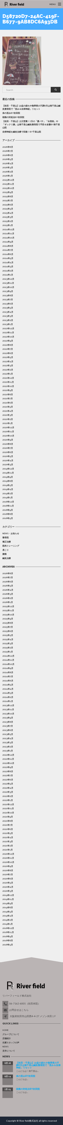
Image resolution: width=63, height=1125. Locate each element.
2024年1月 (7, 275)
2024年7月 (7, 250)
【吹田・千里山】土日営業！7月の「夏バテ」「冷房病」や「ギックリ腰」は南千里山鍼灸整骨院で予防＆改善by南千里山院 (31, 124)
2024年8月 (7, 246)
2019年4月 (7, 489)
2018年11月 (8, 506)
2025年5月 (7, 209)
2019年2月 (7, 493)
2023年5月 (7, 308)
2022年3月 (7, 365)
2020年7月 (7, 448)
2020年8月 (7, 444)
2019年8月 (7, 481)
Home (5, 1030)
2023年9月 (7, 291)
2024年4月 (7, 262)
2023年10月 (8, 287)
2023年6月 (7, 304)
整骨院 (5, 537)
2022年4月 (7, 361)
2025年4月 (7, 213)
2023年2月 (7, 320)
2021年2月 (7, 419)
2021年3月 (7, 415)
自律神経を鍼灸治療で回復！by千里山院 (21, 132)
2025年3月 (7, 217)
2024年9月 (7, 242)
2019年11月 (8, 473)
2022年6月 (7, 353)
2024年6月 (7, 254)
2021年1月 (7, 423)
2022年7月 (7, 349)
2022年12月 (8, 328)
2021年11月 (8, 382)
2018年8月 (7, 514)
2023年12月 (8, 279)
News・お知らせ (10, 533)
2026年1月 (7, 176)
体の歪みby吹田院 (11, 113)
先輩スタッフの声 (10, 1042)
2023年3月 (7, 316)
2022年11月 (8, 332)
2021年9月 (7, 390)
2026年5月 (7, 159)
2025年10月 (8, 188)
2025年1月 (7, 225)
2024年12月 (8, 229)
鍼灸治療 (6, 558)
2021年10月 (8, 386)
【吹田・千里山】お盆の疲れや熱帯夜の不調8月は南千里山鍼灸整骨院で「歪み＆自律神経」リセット (31, 107)
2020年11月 (8, 431)
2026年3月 (7, 167)
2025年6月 (7, 205)
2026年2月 (7, 172)
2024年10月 (8, 238)
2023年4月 (7, 312)
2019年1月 (7, 497)
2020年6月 (7, 452)
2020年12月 (8, 427)
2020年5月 (7, 456)
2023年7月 (7, 299)
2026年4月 (7, 163)
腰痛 (4, 554)
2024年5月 (7, 258)
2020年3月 (7, 464)
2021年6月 (7, 403)
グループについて (10, 1034)
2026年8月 (7, 147)
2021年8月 (7, 394)
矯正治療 (6, 541)
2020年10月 (8, 436)
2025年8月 (7, 196)
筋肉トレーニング (10, 546)
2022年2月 (7, 370)
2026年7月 (7, 151)
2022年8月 (7, 345)
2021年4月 (7, 411)
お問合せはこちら (19, 1009)
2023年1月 (7, 324)
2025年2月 (7, 221)
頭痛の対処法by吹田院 (13, 117)
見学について (8, 1051)
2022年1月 (7, 374)
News (5, 1046)
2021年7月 (7, 398)
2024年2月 (7, 271)
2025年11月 (8, 184)
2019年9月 (7, 477)
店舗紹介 (6, 1038)
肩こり (5, 550)
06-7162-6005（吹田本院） (24, 1003)
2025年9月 (7, 192)
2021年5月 (7, 407)
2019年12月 (8, 469)
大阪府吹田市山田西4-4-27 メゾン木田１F (33, 1016)
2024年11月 (8, 233)
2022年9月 (7, 341)
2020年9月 (7, 440)
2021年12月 (8, 378)
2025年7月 (7, 200)
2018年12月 (8, 502)
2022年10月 (8, 337)
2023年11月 (8, 283)
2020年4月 (7, 460)
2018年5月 (7, 518)
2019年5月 (7, 485)
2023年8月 (7, 295)
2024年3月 (7, 266)
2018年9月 (7, 510)
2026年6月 (7, 155)
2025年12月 (8, 180)
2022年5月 (7, 357)
